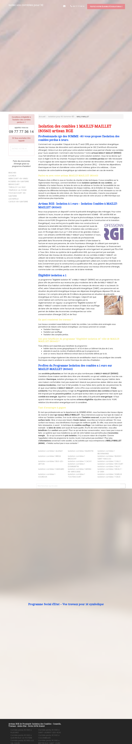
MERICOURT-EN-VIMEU (18, 178)
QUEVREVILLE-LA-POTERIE (21, 736)
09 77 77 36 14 (78, 6)
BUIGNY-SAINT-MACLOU (110, 457)
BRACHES (12, 172)
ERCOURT (110, 464)
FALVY (109, 466)
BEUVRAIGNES (106, 452)
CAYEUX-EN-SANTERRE (18, 201)
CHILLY (109, 461)
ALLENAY (50, 451)
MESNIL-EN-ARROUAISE (80, 470)
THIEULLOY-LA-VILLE (17, 187)
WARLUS (110, 474)
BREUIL (49, 456)
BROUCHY (76, 457)
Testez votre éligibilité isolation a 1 (106, 6)
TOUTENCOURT (76, 475)
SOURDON (46, 475)
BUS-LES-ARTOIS (51, 462)
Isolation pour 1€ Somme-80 (61, 116)
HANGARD (51, 469)
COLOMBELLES (48, 736)
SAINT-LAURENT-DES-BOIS (49, 731)
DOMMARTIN (76, 465)
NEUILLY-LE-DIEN (110, 470)
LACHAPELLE (14, 198)
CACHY (80, 461)
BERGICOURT (14, 184)
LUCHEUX (12, 175)
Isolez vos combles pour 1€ (26, 5)
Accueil (41, 116)
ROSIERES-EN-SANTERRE (19, 181)
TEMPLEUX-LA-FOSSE (18, 190)
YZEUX (109, 477)
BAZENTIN (80, 451)
